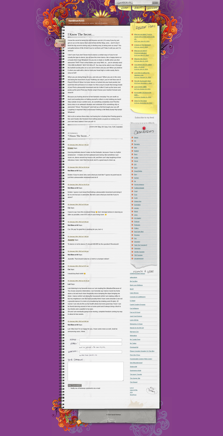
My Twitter (133, 343)
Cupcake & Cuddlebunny (138, 297)
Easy (106, 126)
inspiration (119, 126)
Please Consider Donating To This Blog (142, 351)
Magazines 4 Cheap (136, 324)
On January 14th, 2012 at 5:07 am (78, 266)
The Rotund (133, 382)
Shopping (137, 241)
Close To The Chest (143, 102)
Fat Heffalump (134, 308)
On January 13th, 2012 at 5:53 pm (78, 204)
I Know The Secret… (81, 34)
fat (135, 181)
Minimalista (133, 335)
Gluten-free (137, 201)
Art (135, 141)
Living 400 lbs (134, 320)
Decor (136, 161)
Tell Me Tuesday (139, 252)
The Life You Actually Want (143, 82)
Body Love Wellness (136, 285)
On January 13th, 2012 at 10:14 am (78, 167)
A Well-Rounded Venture (137, 273)
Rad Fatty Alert (139, 231)
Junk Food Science (136, 316)
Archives (152, 8)
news (136, 215)
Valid (134, 390)
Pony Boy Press (135, 355)
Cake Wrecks (134, 293)
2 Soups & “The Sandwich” (142, 46)
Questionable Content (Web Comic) (141, 359)
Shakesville (133, 366)
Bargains (137, 144)
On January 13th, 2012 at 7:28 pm (78, 236)
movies (136, 208)
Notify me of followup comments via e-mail (85, 388)
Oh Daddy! (137, 218)
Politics (136, 228)
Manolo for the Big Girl (137, 328)
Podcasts (137, 225)
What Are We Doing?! (141, 60)
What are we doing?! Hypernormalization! (141, 53)
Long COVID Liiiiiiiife (142, 88)
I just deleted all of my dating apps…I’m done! (143, 67)
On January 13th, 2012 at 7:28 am (78, 144)
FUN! (114, 126)
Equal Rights (138, 171)
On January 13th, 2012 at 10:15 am (78, 184)
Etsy (135, 174)
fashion (136, 178)
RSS (79, 422)
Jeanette (71, 240)
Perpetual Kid (134, 347)
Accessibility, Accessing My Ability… (142, 95)
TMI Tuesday (138, 255)
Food (135, 191)
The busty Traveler (136, 374)
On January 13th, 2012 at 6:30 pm (78, 222)
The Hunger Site (135, 378)
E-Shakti (132, 300)
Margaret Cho (134, 331)
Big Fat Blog (133, 281)
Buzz (135, 154)
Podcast (136, 221)
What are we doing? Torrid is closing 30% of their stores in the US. (144, 38)
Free (109, 126)
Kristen (70, 148)
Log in (132, 387)
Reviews (137, 235)
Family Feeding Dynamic (137, 304)
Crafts (136, 157)
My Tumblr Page (135, 339)
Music (136, 211)
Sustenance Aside (135, 370)
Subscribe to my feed (144, 117)
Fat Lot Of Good (135, 312)
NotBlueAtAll (76, 20)
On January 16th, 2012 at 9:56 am (78, 321)
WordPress (133, 394)
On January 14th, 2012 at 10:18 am (78, 280)
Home (125, 8)
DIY (103, 126)
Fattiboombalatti (139, 188)
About (138, 8)
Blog (99, 126)
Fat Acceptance (139, 184)
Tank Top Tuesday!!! (140, 245)
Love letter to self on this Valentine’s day (142, 75)
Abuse (136, 137)
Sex (135, 238)
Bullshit (136, 151)
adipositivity (133, 277)
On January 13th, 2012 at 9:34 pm (78, 251)
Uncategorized (138, 258)
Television (137, 248)
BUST (132, 289)
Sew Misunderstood (136, 362)
